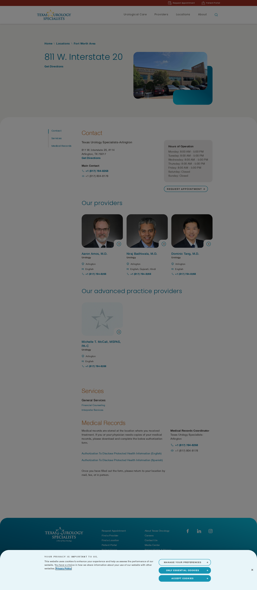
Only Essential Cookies (182, 570)
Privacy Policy (63, 568)
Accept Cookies (182, 578)
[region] (128, 570)
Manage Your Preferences (182, 562)
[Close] (252, 569)
